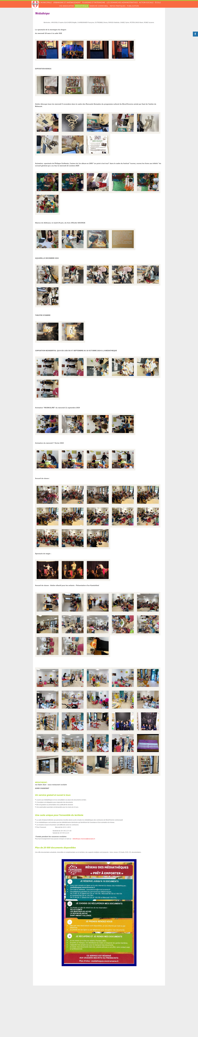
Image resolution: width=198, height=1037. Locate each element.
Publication (133, 6)
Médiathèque (81, 6)
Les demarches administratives (122, 2)
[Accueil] (35, 4)
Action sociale (146, 2)
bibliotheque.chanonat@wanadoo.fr (84, 839)
